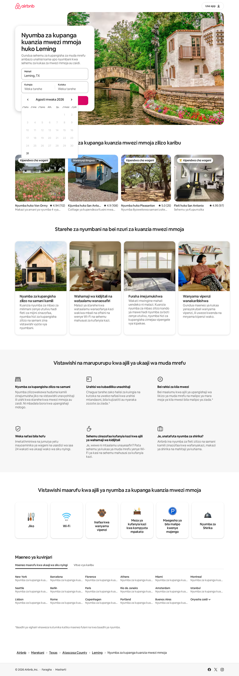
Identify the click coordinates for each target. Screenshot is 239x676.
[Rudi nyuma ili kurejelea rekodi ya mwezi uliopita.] (28, 99)
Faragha (47, 669)
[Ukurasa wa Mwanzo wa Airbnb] (24, 6)
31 (27, 153)
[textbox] (38, 89)
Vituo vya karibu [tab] (84, 565)
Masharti (60, 669)
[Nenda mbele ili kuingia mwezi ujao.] (71, 99)
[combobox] (54, 75)
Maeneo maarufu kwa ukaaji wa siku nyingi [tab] (41, 565)
